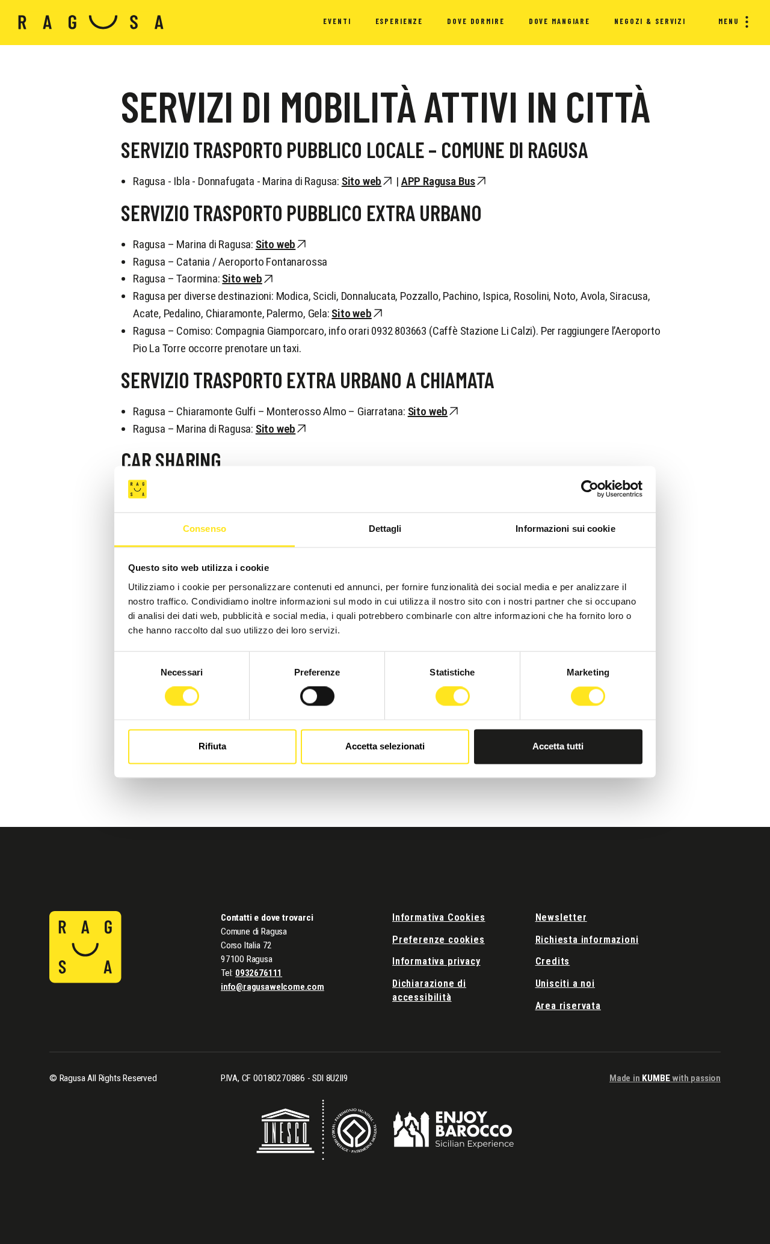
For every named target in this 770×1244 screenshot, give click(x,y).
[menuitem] (337, 23)
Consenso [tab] (204, 528)
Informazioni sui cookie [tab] (565, 528)
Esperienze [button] (399, 21)
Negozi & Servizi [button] (650, 21)
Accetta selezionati (385, 746)
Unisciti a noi (565, 983)
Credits (552, 961)
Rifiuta (212, 746)
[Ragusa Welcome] (91, 22)
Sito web (361, 181)
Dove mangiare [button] (559, 21)
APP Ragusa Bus (438, 181)
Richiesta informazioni (587, 939)
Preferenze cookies (438, 939)
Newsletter (561, 917)
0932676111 (258, 973)
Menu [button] (728, 21)
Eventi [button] (337, 21)
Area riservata (568, 1005)
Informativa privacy (436, 961)
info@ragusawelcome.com (272, 986)
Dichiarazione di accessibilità (429, 990)
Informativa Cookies (438, 917)
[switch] (317, 696)
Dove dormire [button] (475, 21)
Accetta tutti (558, 746)
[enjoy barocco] (453, 1129)
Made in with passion (665, 1078)
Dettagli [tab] (385, 528)
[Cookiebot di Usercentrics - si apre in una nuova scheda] (589, 489)
